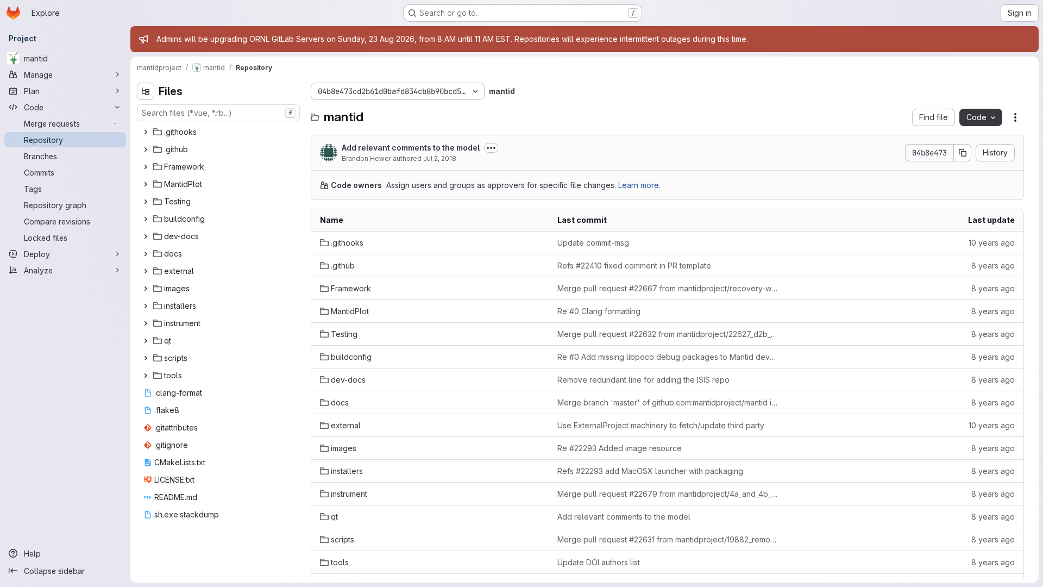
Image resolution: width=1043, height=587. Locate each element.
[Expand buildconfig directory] (145, 219)
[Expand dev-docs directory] (145, 236)
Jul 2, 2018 (439, 158)
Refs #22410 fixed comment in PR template (634, 265)
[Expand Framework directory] (145, 166)
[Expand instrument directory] (145, 323)
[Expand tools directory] (145, 375)
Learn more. (639, 185)
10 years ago (992, 242)
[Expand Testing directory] (145, 201)
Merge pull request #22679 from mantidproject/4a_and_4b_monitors (667, 493)
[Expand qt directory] (145, 340)
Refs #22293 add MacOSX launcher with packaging (650, 471)
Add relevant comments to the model (411, 147)
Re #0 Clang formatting (598, 311)
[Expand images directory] (145, 288)
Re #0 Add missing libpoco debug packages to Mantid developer (667, 356)
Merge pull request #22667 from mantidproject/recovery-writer (667, 288)
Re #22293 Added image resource (619, 448)
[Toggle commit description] (491, 148)
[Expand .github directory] (145, 149)
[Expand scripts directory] (145, 358)
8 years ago (993, 265)
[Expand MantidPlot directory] (145, 184)
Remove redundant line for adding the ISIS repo (643, 379)
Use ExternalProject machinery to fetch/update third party (660, 425)
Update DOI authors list (598, 562)
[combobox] (218, 112)
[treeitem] (219, 132)
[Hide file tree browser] (145, 91)
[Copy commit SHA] (962, 152)
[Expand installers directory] (145, 306)
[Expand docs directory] (145, 253)
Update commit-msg (593, 242)
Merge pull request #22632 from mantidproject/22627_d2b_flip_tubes (667, 334)
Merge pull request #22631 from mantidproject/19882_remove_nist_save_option (667, 539)
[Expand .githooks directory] (145, 132)
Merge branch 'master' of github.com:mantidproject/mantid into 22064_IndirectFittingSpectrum (667, 402)
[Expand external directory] (145, 271)
